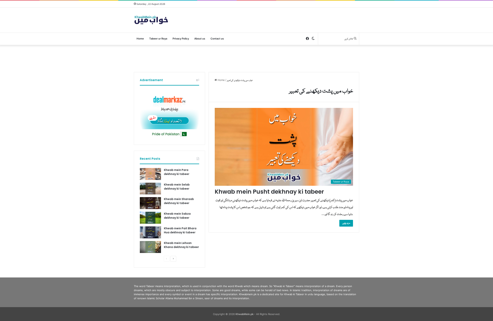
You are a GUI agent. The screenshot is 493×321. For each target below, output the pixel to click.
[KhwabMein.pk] (151, 20)
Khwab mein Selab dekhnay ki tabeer (177, 187)
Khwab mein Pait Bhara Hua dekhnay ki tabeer (180, 230)
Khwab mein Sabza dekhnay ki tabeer (177, 216)
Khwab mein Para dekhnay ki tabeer (176, 172)
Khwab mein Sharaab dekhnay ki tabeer (179, 201)
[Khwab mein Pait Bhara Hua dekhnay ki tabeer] (150, 232)
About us (199, 38)
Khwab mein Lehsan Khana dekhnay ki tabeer (181, 245)
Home (140, 38)
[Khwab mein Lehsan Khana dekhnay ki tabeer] (150, 247)
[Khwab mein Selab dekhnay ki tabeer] (150, 189)
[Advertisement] (246, 57)
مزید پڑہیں (346, 223)
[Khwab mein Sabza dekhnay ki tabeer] (150, 218)
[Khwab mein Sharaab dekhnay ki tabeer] (150, 203)
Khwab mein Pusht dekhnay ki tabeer (269, 191)
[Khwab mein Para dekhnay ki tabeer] (150, 174)
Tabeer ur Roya (158, 38)
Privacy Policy (181, 38)
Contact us (217, 38)
